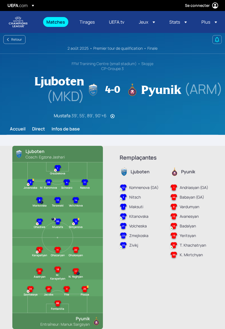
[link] (56, 22)
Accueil (18, 129)
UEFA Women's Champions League (18, 22)
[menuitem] (56, 22)
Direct (38, 129)
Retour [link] (16, 39)
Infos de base (66, 129)
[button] (147, 22)
